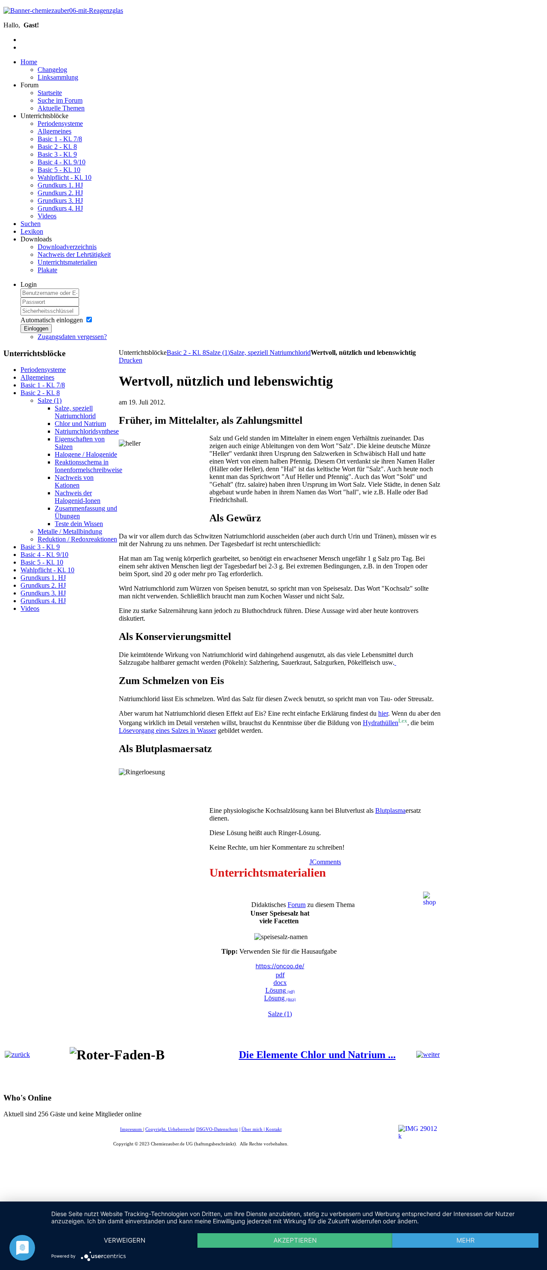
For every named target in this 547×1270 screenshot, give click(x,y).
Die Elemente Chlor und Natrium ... (317, 1054)
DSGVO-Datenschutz (217, 1129)
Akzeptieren (295, 1240)
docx (280, 982)
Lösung (280, 998)
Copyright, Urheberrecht (169, 1129)
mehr (465, 1240)
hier (383, 713)
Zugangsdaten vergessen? (72, 336)
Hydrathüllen (380, 722)
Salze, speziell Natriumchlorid (270, 352)
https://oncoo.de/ (280, 966)
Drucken (130, 360)
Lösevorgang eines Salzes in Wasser (167, 730)
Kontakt (274, 1129)
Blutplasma (390, 810)
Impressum (131, 1129)
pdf (280, 975)
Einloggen (36, 328)
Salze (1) (218, 352)
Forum (297, 904)
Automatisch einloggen (52, 320)
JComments (325, 862)
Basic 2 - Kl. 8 (186, 352)
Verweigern (124, 1240)
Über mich (251, 1129)
